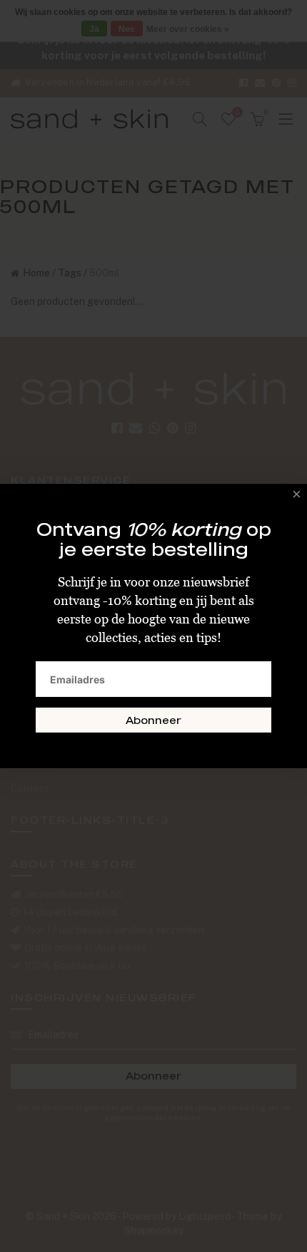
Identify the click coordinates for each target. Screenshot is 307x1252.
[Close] (292, 498)
